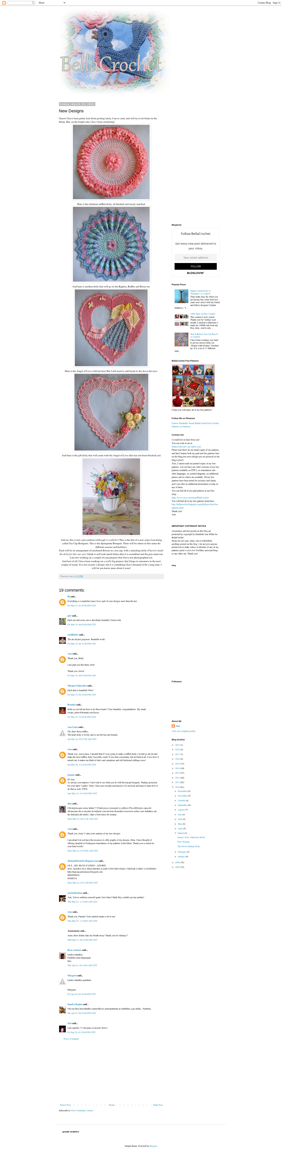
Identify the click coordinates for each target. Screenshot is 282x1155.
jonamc (71, 774)
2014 (177, 768)
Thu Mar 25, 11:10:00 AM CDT (82, 901)
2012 (177, 777)
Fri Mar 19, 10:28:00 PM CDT (82, 716)
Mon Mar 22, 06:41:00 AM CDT (83, 818)
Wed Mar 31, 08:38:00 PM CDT (82, 939)
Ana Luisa (73, 727)
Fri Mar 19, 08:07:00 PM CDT (82, 675)
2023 (177, 744)
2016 (177, 758)
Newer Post (65, 1104)
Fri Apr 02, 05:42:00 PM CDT (82, 994)
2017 (177, 754)
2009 (177, 862)
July (180, 814)
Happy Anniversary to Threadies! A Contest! (200, 292)
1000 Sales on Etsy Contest (202, 313)
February (182, 851)
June (180, 818)
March (181, 832)
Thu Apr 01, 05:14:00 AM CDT (82, 965)
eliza (70, 803)
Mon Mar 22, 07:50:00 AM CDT (83, 850)
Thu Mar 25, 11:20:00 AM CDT (82, 920)
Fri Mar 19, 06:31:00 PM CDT (82, 643)
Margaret (72, 975)
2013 (177, 772)
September (183, 804)
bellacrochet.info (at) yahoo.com (186, 446)
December (183, 790)
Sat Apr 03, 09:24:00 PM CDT (82, 1012)
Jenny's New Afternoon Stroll (191, 837)
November (183, 795)
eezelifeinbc (73, 634)
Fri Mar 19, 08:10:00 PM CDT (82, 694)
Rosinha (72, 704)
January (182, 856)
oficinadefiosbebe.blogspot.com (83, 860)
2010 (177, 786)
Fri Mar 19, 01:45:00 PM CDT (82, 605)
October (182, 800)
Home (112, 1104)
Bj (69, 596)
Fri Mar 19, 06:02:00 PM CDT (82, 624)
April (180, 828)
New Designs (183, 841)
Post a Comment (71, 1038)
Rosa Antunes (75, 950)
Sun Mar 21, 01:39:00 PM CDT (82, 793)
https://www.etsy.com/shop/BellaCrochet (190, 497)
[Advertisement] (111, 1072)
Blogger (153, 1145)
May (180, 823)
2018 (177, 749)
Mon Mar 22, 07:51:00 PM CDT (83, 882)
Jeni (70, 1023)
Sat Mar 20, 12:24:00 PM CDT (82, 764)
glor (69, 615)
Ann (70, 653)
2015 (177, 763)
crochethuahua (75, 892)
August (181, 809)
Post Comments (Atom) (82, 1110)
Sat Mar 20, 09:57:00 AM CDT (82, 739)
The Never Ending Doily (188, 846)
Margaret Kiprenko (77, 685)
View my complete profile (183, 730)
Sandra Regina (75, 1004)
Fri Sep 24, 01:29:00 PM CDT (82, 1032)
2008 (177, 866)
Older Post (158, 1104)
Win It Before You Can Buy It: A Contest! (204, 335)
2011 (177, 782)
